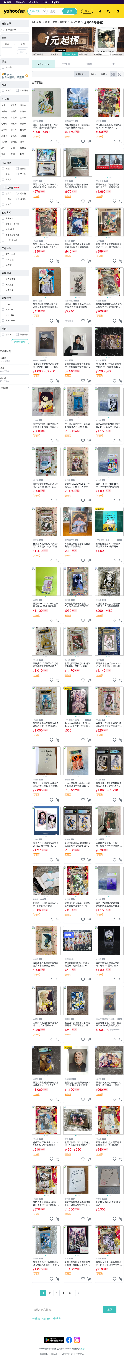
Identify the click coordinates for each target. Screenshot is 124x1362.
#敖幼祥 (57, 1318)
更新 (83, 1348)
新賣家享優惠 (116, 54)
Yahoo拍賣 (15, 11)
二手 (112, 64)
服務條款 (44, 1354)
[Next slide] (59, 102)
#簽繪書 (46, 1318)
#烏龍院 (36, 1318)
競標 (89, 64)
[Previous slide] (34, 102)
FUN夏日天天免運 (101, 54)
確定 (22, 51)
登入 (87, 11)
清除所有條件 (20, 341)
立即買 (66, 64)
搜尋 (109, 1309)
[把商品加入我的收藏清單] (51, 141)
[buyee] (14, 75)
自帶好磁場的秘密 (40, 54)
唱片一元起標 (70, 54)
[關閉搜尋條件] (44, 11)
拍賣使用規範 (67, 1354)
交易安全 (80, 1354)
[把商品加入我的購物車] (57, 141)
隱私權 (54, 1354)
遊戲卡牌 (55, 54)
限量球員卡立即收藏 (86, 54)
